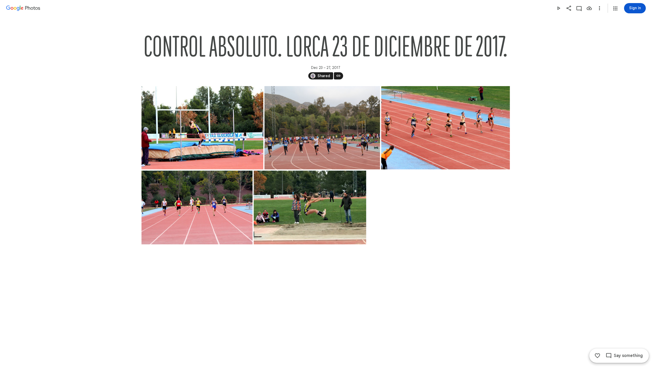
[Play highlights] (558, 8)
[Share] (569, 8)
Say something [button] (628, 355)
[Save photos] (589, 8)
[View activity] (579, 8)
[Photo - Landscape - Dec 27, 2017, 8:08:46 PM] (310, 207)
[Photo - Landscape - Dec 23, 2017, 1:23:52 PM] (197, 207)
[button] (615, 8)
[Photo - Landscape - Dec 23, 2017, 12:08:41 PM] (202, 127)
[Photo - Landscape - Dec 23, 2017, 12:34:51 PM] (322, 127)
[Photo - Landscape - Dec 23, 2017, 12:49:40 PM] (445, 127)
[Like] (597, 356)
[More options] (599, 8)
